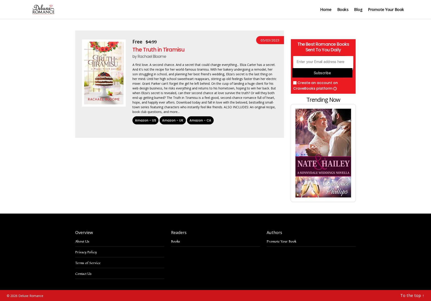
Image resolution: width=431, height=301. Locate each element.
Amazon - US (145, 120)
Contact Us (83, 273)
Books (343, 9)
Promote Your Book (386, 9)
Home (326, 9)
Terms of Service (88, 263)
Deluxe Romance (30, 296)
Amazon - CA (200, 120)
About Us (82, 241)
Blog (358, 9)
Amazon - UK (172, 120)
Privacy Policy (86, 252)
